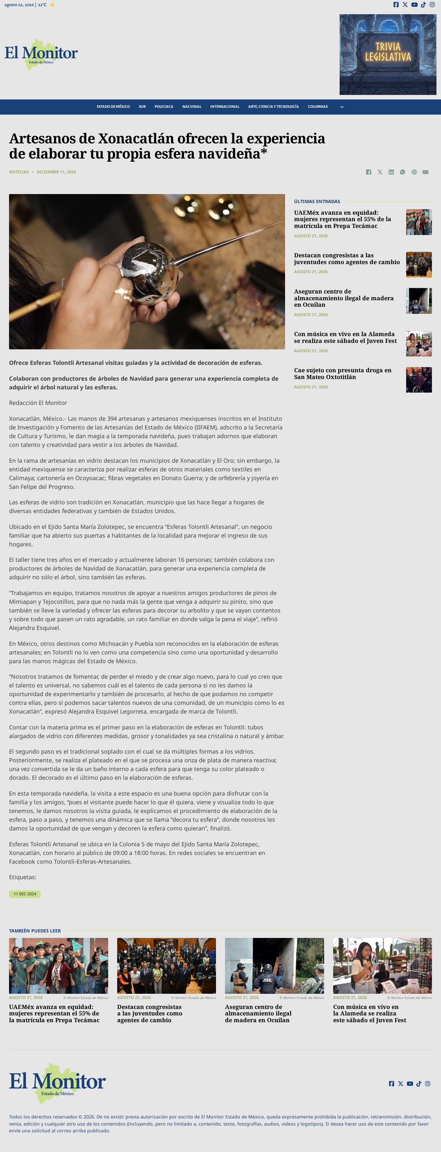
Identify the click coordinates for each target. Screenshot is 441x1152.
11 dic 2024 (25, 894)
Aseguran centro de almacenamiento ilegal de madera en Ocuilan (344, 297)
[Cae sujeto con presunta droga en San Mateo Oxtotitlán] (419, 380)
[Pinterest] (414, 172)
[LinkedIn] (391, 172)
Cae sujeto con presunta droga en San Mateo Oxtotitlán (343, 373)
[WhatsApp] (402, 172)
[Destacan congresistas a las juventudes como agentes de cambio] (419, 265)
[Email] (425, 172)
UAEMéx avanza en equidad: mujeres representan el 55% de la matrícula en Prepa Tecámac (342, 219)
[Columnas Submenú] (342, 107)
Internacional (224, 107)
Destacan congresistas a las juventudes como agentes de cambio (347, 258)
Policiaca (164, 107)
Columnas (318, 107)
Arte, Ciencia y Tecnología (273, 107)
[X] (380, 172)
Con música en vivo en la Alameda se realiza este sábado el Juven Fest (345, 337)
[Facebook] (369, 172)
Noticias (19, 172)
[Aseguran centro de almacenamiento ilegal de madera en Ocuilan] (419, 301)
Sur (142, 107)
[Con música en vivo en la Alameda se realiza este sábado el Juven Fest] (419, 344)
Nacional (191, 107)
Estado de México (113, 107)
